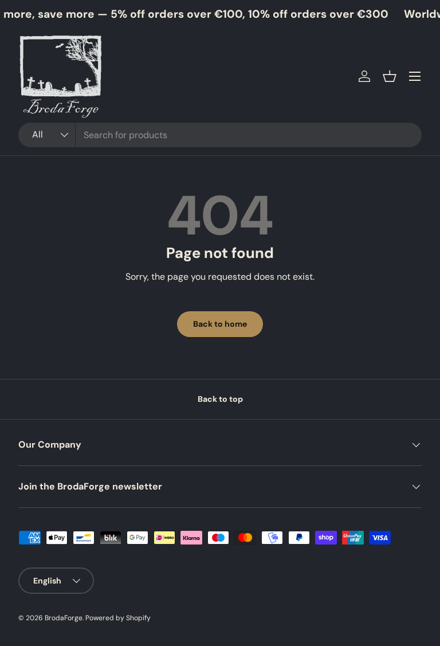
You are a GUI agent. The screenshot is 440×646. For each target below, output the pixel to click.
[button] (389, 76)
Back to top (220, 399)
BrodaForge (63, 617)
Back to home (220, 324)
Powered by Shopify (118, 617)
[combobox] (220, 135)
